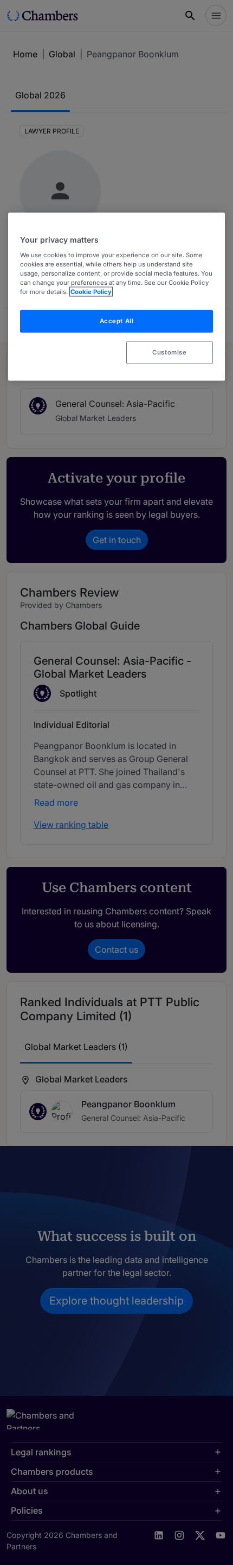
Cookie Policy (91, 292)
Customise (169, 352)
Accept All (117, 321)
